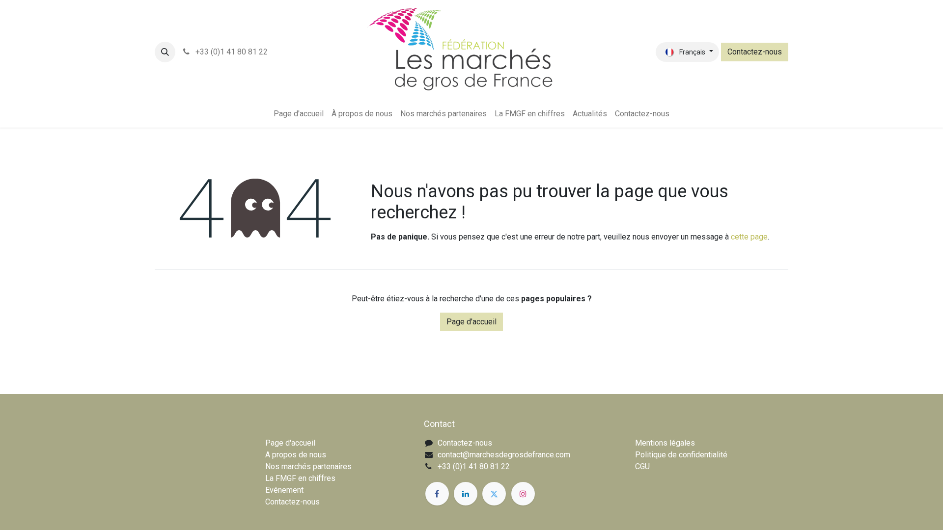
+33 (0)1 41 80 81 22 (231, 51)
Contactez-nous (754, 51)
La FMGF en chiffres (300, 478)
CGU (642, 466)
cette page (749, 236)
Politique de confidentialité (681, 454)
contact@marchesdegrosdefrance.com (504, 454)
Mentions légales (665, 443)
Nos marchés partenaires (308, 466)
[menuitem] (299, 114)
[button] (165, 52)
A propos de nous (295, 454)
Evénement (284, 490)
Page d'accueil (471, 321)
